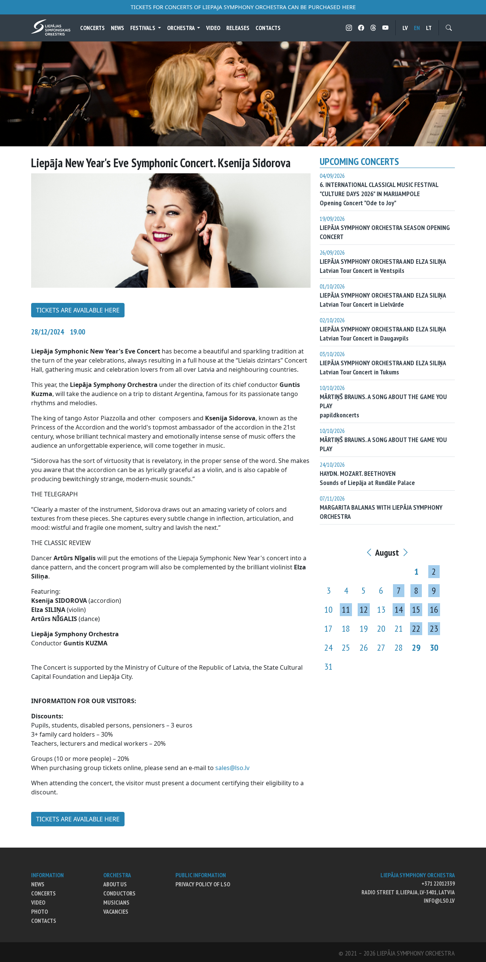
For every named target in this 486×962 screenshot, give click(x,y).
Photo (39, 911)
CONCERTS (43, 893)
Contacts (268, 28)
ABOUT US (115, 884)
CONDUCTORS (119, 893)
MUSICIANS (116, 902)
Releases (237, 28)
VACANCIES (115, 911)
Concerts (92, 28)
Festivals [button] (143, 28)
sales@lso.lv (232, 768)
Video (213, 28)
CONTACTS (43, 920)
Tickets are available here (78, 310)
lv (405, 28)
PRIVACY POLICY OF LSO (202, 884)
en (417, 28)
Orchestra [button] (181, 28)
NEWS (37, 884)
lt (429, 28)
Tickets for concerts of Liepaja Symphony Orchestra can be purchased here (243, 7)
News (117, 28)
